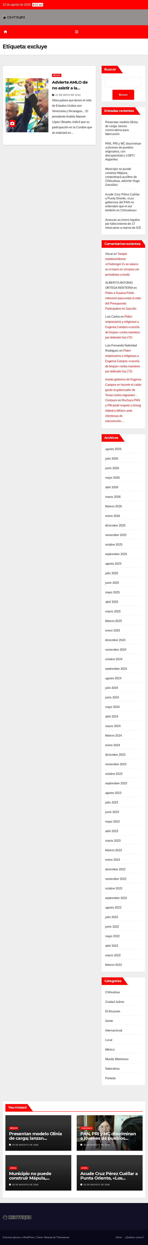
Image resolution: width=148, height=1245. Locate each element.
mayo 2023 (112, 821)
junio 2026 (112, 468)
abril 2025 (111, 601)
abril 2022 (111, 945)
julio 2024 (111, 687)
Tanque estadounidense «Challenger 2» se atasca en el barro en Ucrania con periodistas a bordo (122, 264)
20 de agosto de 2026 (25, 1145)
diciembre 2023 (115, 754)
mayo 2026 (112, 477)
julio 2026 (111, 458)
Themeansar (62, 1237)
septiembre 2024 (116, 668)
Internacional (113, 1030)
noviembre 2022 (116, 878)
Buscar (110, 69)
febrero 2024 (113, 735)
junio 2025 (112, 582)
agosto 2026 (113, 449)
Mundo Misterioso (117, 1059)
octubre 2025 (113, 544)
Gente (109, 1020)
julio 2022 (111, 917)
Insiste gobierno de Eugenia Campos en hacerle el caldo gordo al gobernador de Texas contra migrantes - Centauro (123, 390)
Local (108, 1040)
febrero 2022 (113, 964)
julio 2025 (111, 573)
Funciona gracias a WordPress (19, 1237)
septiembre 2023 (116, 783)
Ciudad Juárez (115, 1001)
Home (119, 1237)
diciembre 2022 (115, 869)
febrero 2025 (113, 620)
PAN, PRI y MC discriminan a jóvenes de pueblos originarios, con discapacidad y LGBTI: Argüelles (123, 151)
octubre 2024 (113, 659)
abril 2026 (111, 487)
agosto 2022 (113, 907)
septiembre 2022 (116, 898)
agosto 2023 (113, 792)
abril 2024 (111, 716)
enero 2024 (112, 745)
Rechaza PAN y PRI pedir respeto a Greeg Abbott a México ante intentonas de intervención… (123, 410)
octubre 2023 (113, 773)
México (56, 75)
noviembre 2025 (116, 535)
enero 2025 (112, 630)
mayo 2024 (112, 706)
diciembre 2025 (115, 525)
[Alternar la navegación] (77, 31)
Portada (110, 1078)
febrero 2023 (113, 850)
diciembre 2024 (115, 640)
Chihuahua (112, 992)
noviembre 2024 (116, 649)
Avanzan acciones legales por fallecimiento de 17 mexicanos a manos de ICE (123, 223)
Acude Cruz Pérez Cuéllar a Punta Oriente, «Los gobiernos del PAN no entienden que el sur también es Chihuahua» (122, 202)
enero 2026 (112, 515)
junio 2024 (112, 697)
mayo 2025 (112, 592)
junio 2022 (112, 926)
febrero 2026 (113, 506)
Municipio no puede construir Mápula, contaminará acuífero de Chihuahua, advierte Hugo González (122, 176)
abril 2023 (111, 831)
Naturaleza (112, 1068)
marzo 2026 (113, 496)
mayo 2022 (112, 936)
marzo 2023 (113, 840)
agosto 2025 (113, 563)
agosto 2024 (113, 678)
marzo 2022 (113, 955)
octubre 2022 (113, 888)
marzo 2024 (113, 726)
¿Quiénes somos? (134, 1237)
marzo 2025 (113, 611)
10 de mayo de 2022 (68, 95)
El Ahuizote (112, 1011)
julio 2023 (111, 802)
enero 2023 (112, 859)
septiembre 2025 (116, 554)
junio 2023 (112, 812)
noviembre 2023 (116, 764)
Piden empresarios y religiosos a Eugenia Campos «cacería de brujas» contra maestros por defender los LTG (122, 327)
